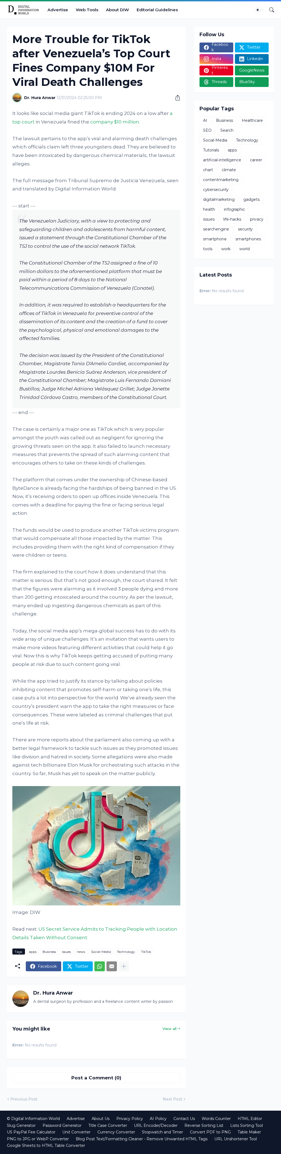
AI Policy (158, 1118)
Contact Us (184, 1118)
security (245, 229)
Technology (126, 952)
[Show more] (124, 966)
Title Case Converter (107, 1125)
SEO (207, 130)
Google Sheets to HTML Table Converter (46, 1145)
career (256, 159)
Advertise (57, 9)
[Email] (111, 966)
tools (207, 248)
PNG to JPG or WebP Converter (38, 1138)
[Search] (269, 10)
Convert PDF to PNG (210, 1132)
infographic (234, 209)
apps (32, 952)
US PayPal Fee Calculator (31, 1132)
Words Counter (216, 1118)
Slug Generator (21, 1125)
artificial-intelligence (222, 159)
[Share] (175, 97)
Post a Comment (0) (96, 1077)
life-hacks (232, 219)
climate (229, 169)
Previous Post (23, 1099)
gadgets (251, 199)
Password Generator (62, 1125)
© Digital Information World (33, 1118)
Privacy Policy (129, 1118)
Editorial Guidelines (157, 9)
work (226, 248)
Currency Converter (116, 1132)
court (28, 122)
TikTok (146, 952)
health (209, 209)
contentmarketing (220, 179)
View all (169, 1028)
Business (49, 952)
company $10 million (114, 122)
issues (66, 952)
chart (208, 169)
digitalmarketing (219, 199)
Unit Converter (76, 1132)
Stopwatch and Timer (162, 1132)
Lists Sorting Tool (246, 1125)
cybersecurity (216, 189)
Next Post (172, 1099)
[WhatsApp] (99, 966)
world (244, 248)
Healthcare (252, 120)
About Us (100, 1118)
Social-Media (101, 952)
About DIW (117, 9)
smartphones (248, 239)
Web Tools (87, 9)
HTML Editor (250, 1118)
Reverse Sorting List (203, 1125)
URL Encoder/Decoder (156, 1125)
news (81, 952)
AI (205, 120)
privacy (256, 219)
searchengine (216, 229)
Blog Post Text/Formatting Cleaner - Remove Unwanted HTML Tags (141, 1138)
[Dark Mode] (259, 10)
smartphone (215, 239)
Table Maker (249, 1132)
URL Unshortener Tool (235, 1138)
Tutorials (211, 150)
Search (227, 130)
